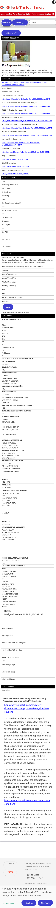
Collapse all (11, 33)
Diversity (28, 884)
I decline (29, 903)
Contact (10, 863)
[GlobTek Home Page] (22, 7)
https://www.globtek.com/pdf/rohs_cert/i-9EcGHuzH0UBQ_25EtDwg (27, 152)
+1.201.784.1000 (31, 875)
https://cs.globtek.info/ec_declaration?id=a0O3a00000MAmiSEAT (26, 99)
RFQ (8, 307)
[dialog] (28, 897)
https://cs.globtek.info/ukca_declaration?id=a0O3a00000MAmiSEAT (27, 121)
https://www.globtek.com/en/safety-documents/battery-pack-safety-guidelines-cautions (26, 708)
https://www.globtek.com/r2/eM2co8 (15, 167)
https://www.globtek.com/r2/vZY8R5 (15, 174)
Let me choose (8, 903)
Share (18, 23)
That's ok (45, 903)
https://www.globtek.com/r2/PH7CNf (15, 159)
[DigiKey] (10, 872)
